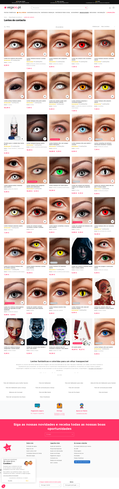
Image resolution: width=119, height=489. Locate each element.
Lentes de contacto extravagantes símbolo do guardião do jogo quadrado (14, 308)
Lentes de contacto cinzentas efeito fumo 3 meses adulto (82, 267)
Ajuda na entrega (55, 453)
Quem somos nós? (31, 451)
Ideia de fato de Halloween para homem (103, 383)
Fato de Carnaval (74, 387)
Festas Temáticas (79, 458)
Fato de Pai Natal (74, 392)
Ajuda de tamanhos (55, 446)
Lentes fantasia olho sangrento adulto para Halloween (35, 186)
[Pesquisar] (86, 8)
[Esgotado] (112, 138)
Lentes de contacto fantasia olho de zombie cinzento (13, 267)
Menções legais (30, 455)
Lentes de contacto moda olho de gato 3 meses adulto (104, 186)
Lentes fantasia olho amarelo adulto (102, 101)
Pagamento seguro (55, 455)
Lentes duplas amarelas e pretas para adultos (36, 267)
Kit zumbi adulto (76, 347)
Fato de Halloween (45, 383)
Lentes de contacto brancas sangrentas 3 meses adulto (12, 348)
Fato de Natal (103, 392)
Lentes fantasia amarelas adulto (13, 226)
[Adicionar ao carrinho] (22, 54)
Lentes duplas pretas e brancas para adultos (13, 186)
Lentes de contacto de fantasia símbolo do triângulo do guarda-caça (81, 187)
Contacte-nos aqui (81, 413)
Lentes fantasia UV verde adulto (58, 185)
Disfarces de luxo (79, 453)
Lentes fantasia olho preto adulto (36, 100)
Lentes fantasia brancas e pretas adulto (36, 59)
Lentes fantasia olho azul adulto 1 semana (81, 144)
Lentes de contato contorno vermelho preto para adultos (35, 308)
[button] (10, 12)
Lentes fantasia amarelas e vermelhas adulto (79, 101)
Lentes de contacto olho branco (13, 58)
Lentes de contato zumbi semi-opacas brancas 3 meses (58, 101)
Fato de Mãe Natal (45, 392)
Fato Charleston (45, 397)
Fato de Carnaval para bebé (103, 387)
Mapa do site (29, 448)
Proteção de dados (31, 446)
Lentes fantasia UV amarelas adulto (57, 267)
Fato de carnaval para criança (45, 387)
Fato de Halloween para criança (16, 387)
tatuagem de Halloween (95, 368)
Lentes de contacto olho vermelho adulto (81, 59)
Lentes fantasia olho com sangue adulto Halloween (58, 144)
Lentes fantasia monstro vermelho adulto (104, 59)
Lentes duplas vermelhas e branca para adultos (59, 226)
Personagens (77, 451)
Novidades (77, 455)
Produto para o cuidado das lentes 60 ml (14, 144)
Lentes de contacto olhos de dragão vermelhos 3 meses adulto (104, 308)
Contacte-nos (54, 458)
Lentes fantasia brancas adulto (36, 143)
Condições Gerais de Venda (34, 453)
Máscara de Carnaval (15, 392)
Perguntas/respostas (55, 448)
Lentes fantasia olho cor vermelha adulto (104, 226)
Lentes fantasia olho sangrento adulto (58, 59)
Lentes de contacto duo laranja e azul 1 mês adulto (36, 348)
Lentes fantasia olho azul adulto (103, 347)
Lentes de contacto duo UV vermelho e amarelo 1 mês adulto (58, 348)
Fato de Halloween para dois (74, 383)
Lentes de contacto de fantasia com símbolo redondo (82, 226)
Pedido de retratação (56, 460)
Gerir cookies (54, 462)
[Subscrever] (72, 434)
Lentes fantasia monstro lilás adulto (57, 308)
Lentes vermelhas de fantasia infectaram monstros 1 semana (103, 144)
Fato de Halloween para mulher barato (16, 383)
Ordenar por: (96, 26)
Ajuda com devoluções (56, 451)
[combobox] (59, 7)
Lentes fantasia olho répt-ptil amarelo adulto (80, 308)
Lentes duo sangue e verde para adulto (103, 267)
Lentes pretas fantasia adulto (12, 100)
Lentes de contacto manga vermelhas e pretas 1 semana (35, 226)
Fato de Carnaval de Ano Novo (15, 397)
